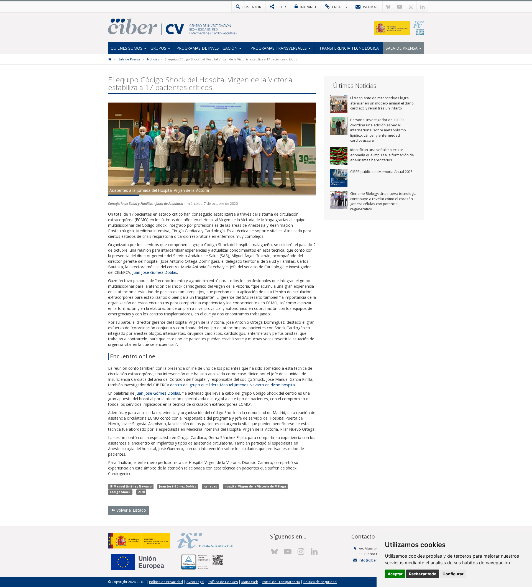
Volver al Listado (130, 510)
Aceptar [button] (395, 573)
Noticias (153, 59)
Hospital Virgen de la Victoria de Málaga (255, 486)
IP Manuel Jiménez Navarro (131, 486)
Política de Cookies (223, 582)
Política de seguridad (320, 582)
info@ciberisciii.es (374, 560)
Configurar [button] (453, 573)
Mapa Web (249, 582)
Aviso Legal (195, 582)
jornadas (210, 486)
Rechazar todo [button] (422, 573)
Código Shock (120, 492)
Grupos (158, 48)
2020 (141, 492)
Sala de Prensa (402, 48)
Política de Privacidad (166, 582)
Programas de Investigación (208, 48)
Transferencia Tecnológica (349, 48)
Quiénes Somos (127, 48)
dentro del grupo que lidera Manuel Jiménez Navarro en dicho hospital (233, 384)
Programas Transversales (279, 48)
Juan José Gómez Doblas (154, 272)
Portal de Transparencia (281, 582)
